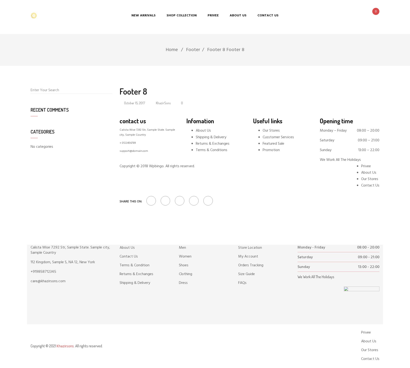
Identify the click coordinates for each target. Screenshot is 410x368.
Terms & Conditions (211, 150)
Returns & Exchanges (212, 144)
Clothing (185, 274)
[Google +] (194, 201)
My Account (248, 256)
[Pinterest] (207, 201)
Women (185, 256)
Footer (193, 50)
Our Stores (271, 131)
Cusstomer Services (278, 137)
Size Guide (246, 274)
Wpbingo (156, 166)
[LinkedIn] (179, 201)
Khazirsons (65, 346)
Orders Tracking (250, 265)
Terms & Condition (134, 265)
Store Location (250, 248)
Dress (183, 283)
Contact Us (129, 256)
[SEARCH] (110, 90)
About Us (203, 131)
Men (182, 248)
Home (172, 50)
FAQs (242, 283)
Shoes (183, 265)
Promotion (271, 150)
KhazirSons (163, 103)
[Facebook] (151, 201)
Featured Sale (273, 144)
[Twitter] (165, 201)
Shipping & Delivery (211, 137)
